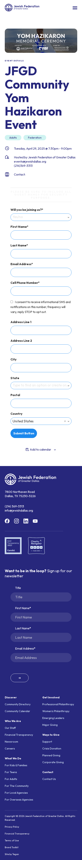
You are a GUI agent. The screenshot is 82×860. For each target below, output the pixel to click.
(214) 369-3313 (14, 506)
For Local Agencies (16, 792)
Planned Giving (51, 755)
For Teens (11, 772)
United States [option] (23, 421)
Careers (10, 748)
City (13, 359)
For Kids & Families (16, 765)
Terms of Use (12, 840)
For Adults (11, 779)
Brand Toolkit (11, 847)
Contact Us (49, 779)
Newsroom (11, 741)
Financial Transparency (19, 734)
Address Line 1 (20, 322)
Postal (15, 395)
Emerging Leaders (53, 718)
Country (16, 414)
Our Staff (10, 728)
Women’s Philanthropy (55, 711)
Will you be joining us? (26, 210)
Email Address (20, 264)
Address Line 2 (21, 341)
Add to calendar (40, 449)
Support (47, 741)
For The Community (17, 786)
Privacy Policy (12, 826)
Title (18, 588)
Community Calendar (17, 711)
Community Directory (18, 704)
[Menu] (75, 7)
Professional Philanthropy (58, 704)
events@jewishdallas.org (30, 161)
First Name (18, 227)
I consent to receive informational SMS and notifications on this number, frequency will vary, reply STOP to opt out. (40, 307)
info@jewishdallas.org (19, 510)
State (14, 378)
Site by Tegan (12, 854)
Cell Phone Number (24, 283)
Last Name (18, 245)
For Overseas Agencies (19, 799)
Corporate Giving (53, 762)
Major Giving (50, 725)
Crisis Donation (51, 748)
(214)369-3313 (23, 166)
